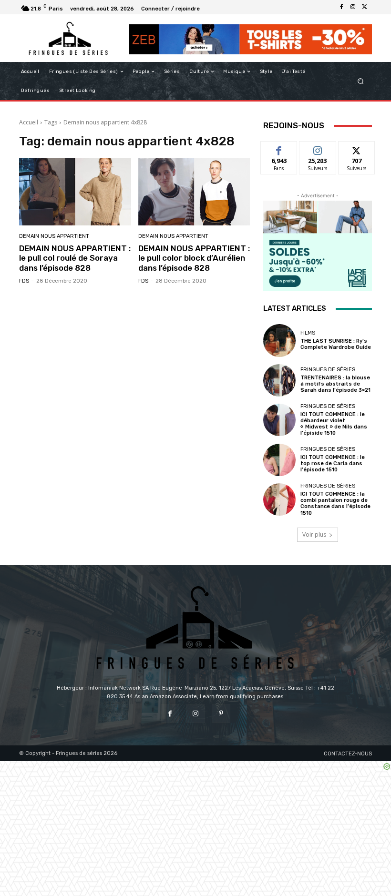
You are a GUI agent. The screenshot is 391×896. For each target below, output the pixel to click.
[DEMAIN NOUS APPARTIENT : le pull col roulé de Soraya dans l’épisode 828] (75, 191)
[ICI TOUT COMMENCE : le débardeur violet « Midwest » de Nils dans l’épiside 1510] (279, 420)
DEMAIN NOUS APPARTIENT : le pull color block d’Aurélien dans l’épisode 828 (194, 258)
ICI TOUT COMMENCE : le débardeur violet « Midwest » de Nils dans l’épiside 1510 (333, 424)
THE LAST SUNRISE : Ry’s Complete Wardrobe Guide (335, 344)
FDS (24, 281)
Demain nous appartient (54, 236)
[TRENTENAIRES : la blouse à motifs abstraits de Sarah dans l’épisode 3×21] (279, 380)
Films (307, 333)
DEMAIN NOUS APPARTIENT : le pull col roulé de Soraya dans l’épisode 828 (75, 258)
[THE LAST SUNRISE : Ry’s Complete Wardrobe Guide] (279, 340)
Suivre (318, 148)
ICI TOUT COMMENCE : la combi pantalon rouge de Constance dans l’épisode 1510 (335, 503)
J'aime (279, 148)
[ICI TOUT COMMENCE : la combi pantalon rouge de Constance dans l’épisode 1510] (279, 499)
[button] (360, 81)
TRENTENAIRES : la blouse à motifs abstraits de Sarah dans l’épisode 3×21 (335, 384)
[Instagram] (353, 7)
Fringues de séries (327, 369)
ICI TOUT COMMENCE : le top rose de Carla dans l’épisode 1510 (332, 463)
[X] (364, 7)
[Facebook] (341, 7)
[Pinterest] (221, 713)
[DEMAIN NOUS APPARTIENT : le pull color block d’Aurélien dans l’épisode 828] (194, 191)
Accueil (28, 122)
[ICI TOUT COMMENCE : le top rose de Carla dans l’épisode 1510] (279, 460)
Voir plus (314, 534)
